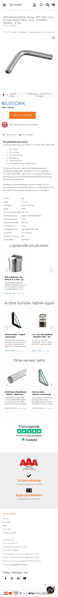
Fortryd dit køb (9, 533)
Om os (5, 518)
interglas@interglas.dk (18, 564)
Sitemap (6, 529)
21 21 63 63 (25, 557)
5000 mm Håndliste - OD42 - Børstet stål (15, 394)
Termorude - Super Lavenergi (15, 335)
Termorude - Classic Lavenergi (41, 393)
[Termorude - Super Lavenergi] (15, 321)
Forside (14, 32)
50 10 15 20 (27, 561)
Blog (5, 525)
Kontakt (6, 522)
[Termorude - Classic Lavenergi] (42, 378)
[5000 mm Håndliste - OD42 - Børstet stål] (15, 378)
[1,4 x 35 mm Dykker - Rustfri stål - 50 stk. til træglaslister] (42, 321)
